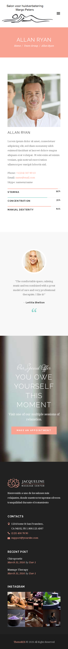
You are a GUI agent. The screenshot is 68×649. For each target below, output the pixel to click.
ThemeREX (20, 642)
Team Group (31, 45)
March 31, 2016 (16, 562)
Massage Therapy (18, 569)
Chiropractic (15, 558)
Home (17, 45)
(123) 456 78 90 (19, 533)
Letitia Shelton (35, 302)
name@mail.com (25, 177)
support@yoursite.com (24, 537)
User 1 (32, 562)
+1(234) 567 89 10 (26, 173)
